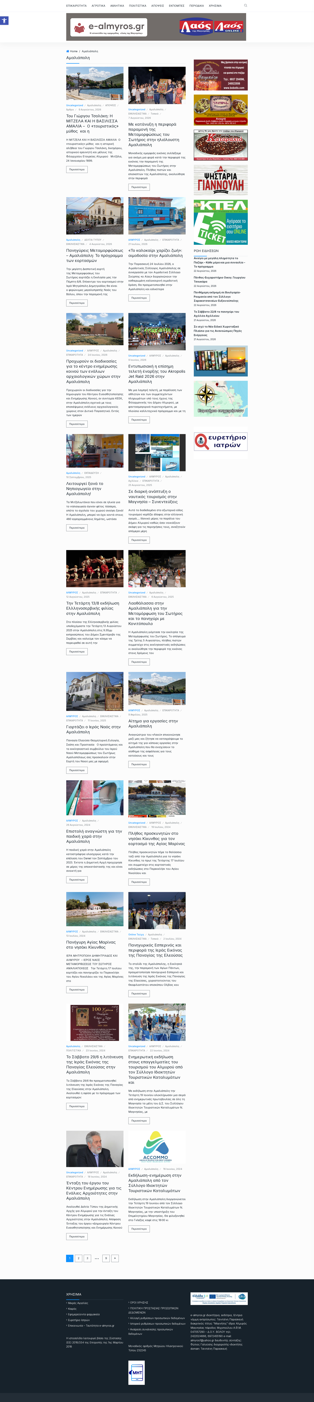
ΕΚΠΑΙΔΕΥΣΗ (91, 473)
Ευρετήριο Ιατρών (79, 1320)
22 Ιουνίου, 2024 (159, 1050)
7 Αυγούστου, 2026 (139, 117)
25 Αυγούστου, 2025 (140, 485)
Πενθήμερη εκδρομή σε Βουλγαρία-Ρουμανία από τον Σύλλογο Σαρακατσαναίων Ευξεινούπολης (217, 296)
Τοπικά (154, 113)
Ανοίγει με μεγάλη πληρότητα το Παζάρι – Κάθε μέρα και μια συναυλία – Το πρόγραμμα (219, 262)
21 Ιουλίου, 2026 (137, 244)
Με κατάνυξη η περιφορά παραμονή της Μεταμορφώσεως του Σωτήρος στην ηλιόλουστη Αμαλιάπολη (153, 134)
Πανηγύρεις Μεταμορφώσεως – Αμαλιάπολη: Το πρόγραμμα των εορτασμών (94, 255)
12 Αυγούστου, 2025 (77, 596)
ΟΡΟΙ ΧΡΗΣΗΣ (139, 1302)
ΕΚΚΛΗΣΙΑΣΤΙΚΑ (137, 113)
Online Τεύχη (136, 934)
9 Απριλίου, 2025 (137, 714)
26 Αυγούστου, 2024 (78, 824)
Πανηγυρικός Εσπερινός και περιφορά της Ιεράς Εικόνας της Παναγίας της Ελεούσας (155, 950)
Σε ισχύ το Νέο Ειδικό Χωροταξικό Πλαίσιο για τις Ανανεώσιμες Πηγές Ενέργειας (218, 331)
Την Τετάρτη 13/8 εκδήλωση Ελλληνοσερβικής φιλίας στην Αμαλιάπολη (92, 608)
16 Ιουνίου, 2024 (172, 1169)
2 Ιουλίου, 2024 (172, 938)
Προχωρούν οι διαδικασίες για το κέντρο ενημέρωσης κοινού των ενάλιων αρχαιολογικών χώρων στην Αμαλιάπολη (93, 371)
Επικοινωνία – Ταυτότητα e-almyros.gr (91, 1325)
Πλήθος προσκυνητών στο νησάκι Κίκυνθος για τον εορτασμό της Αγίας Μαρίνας (156, 838)
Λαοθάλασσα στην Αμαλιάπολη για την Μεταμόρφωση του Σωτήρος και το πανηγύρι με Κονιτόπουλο (155, 613)
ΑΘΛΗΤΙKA (117, 5)
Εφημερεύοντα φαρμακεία (84, 1314)
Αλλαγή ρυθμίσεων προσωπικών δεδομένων (157, 1318)
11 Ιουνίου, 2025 (97, 720)
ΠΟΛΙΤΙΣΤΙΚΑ (137, 5)
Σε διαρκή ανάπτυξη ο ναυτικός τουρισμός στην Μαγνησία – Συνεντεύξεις (153, 496)
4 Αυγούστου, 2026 (100, 244)
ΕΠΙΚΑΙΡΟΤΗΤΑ (76, 5)
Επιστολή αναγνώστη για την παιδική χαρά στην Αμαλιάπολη (94, 836)
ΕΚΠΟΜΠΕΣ (176, 5)
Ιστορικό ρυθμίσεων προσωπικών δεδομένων (157, 1323)
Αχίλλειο (133, 480)
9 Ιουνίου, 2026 (137, 359)
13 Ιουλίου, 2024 (75, 935)
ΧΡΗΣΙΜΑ (215, 5)
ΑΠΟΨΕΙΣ (157, 5)
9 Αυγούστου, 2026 (90, 109)
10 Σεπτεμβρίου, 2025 (78, 477)
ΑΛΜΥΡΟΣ (134, 239)
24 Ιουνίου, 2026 (97, 354)
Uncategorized (74, 105)
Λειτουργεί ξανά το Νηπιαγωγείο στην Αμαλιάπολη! (84, 488)
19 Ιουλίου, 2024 (161, 827)
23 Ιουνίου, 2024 (95, 1050)
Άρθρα (70, 109)
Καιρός (72, 1308)
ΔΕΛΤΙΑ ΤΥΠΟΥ (92, 239)
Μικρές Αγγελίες (78, 1303)
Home (74, 51)
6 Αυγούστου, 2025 (162, 596)
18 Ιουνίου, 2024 (97, 1176)
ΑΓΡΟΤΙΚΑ (98, 5)
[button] (4, 20)
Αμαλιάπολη (90, 51)
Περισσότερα (77, 169)
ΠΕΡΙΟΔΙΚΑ (196, 5)
